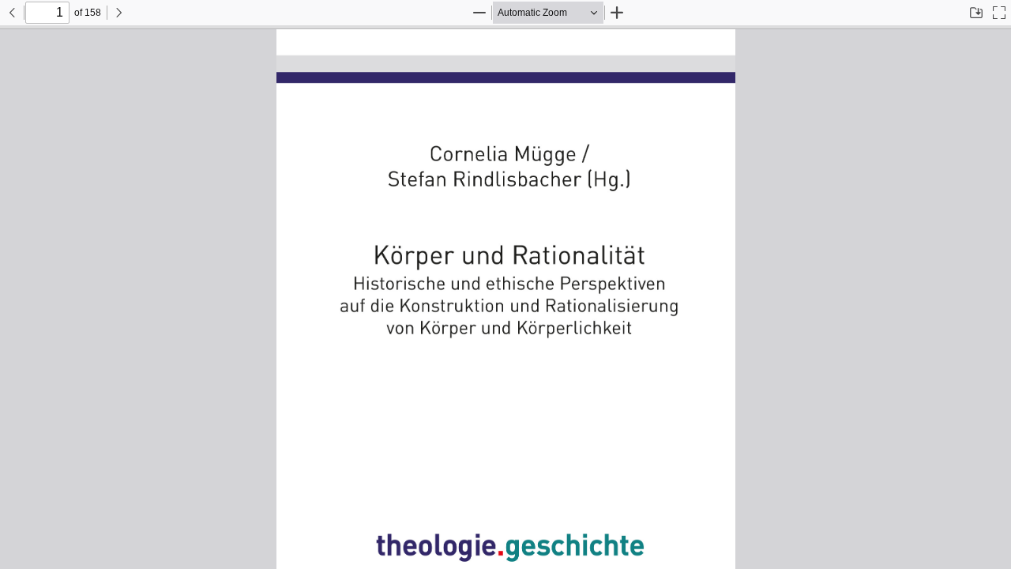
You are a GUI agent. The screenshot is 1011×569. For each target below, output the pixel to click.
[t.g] (505, 297)
